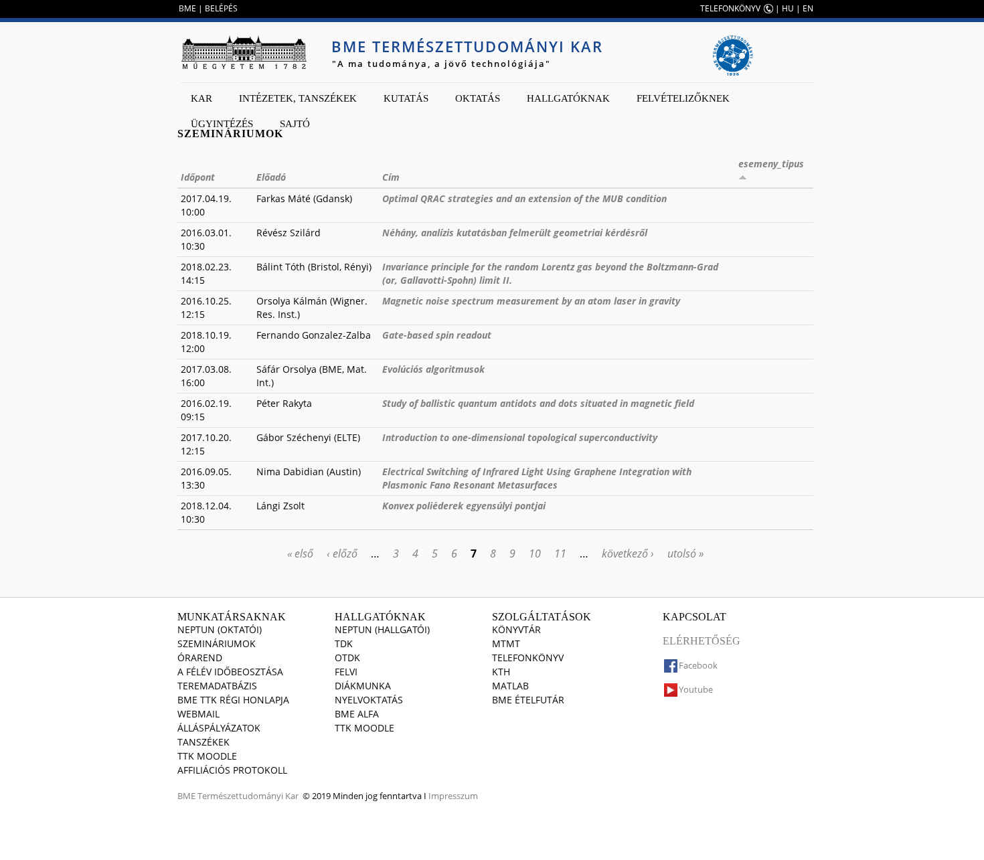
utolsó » (685, 553)
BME (187, 8)
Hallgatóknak (568, 98)
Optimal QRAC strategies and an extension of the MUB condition (524, 198)
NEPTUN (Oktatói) (219, 629)
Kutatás (406, 98)
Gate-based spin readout (436, 335)
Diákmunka (363, 685)
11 (560, 553)
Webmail (198, 713)
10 (535, 553)
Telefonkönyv (528, 657)
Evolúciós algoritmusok (433, 369)
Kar (201, 98)
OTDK (347, 657)
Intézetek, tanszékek (298, 98)
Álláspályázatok (218, 727)
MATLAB (510, 685)
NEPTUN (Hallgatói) (382, 629)
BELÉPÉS (221, 8)
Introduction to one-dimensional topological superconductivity (519, 437)
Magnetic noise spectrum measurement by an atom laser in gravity (531, 300)
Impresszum (453, 796)
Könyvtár (516, 629)
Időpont (198, 177)
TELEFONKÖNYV (730, 8)
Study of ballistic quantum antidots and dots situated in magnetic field (538, 403)
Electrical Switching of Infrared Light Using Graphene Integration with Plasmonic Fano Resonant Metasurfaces (536, 478)
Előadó (271, 177)
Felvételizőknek (683, 98)
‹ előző (342, 553)
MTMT (506, 643)
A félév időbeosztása (230, 671)
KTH (501, 671)
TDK (344, 643)
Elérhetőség (701, 641)
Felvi (346, 671)
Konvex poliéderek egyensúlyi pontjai (464, 505)
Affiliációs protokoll (232, 770)
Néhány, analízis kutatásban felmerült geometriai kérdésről (514, 232)
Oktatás (477, 98)
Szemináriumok (216, 643)
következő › (628, 553)
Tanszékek (203, 742)
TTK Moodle (207, 756)
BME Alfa (357, 713)
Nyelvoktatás (369, 699)
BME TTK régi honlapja (233, 699)
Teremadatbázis (217, 685)
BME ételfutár (528, 699)
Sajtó (295, 123)
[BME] (244, 52)
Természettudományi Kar (248, 796)
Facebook (698, 665)
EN (808, 8)
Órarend (199, 657)
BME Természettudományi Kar (467, 46)
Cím (391, 177)
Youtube (696, 689)
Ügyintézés (222, 123)
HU (788, 8)
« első (300, 553)
